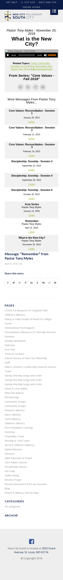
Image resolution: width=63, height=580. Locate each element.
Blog (7, 488)
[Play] (8, 55)
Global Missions (13, 449)
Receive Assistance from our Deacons (26, 484)
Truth (33, 63)
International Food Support (20, 327)
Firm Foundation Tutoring (19, 427)
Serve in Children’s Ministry (19, 445)
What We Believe (14, 392)
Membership (12, 397)
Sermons (10, 336)
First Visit (10, 349)
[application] (31, 55)
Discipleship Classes (16, 466)
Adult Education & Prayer (18, 458)
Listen (31, 121)
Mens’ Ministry (13, 414)
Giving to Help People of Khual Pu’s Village (28, 319)
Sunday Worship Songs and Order (23, 375)
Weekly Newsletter (15, 340)
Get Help (10, 471)
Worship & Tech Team (17, 440)
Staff (7, 362)
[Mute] (45, 55)
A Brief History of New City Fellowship (26, 358)
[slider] (53, 55)
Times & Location (14, 353)
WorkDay (10, 432)
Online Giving (31, 7)
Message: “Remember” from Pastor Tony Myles (26, 256)
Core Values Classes (16, 462)
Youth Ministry (13, 418)
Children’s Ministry (15, 423)
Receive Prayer (13, 479)
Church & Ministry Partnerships (22, 492)
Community (43, 63)
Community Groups (15, 401)
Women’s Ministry (15, 410)
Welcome (10, 345)
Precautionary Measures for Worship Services (30, 332)
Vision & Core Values (16, 388)
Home (8, 323)
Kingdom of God (19, 66)
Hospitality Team (14, 436)
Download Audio (43, 69)
